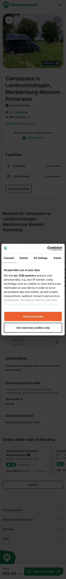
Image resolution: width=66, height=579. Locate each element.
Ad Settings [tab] (41, 257)
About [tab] (57, 257)
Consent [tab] (9, 257)
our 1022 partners (25, 275)
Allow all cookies (33, 316)
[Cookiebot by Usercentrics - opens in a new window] (47, 248)
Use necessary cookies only (33, 327)
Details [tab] (24, 257)
